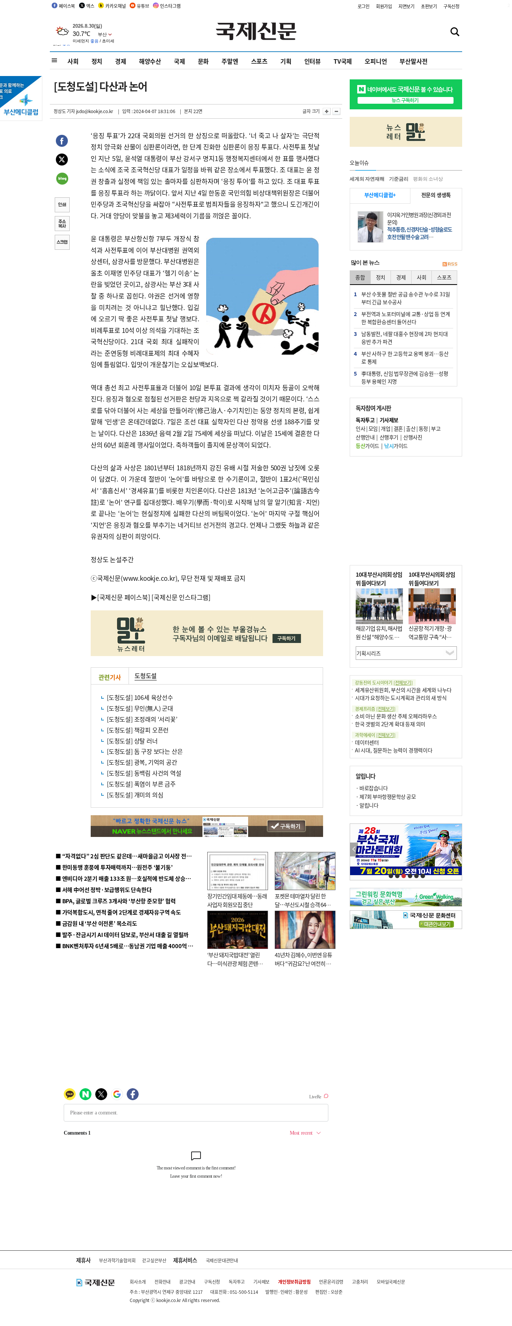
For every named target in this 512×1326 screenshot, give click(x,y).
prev (354, 849)
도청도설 (146, 675)
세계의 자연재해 (367, 179)
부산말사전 (413, 61)
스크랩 (62, 243)
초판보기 (429, 6)
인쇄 (62, 205)
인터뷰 (312, 61)
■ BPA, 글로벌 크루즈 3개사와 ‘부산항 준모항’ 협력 (115, 901)
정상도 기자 (64, 111)
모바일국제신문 (391, 1281)
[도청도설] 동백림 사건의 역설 (144, 772)
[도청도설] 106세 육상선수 (140, 697)
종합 (360, 277)
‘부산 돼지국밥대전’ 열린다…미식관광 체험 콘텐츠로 (235, 963)
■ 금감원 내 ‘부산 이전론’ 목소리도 (96, 923)
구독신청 (451, 6)
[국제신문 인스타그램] (181, 597)
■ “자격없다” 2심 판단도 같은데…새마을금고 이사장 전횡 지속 (129, 856)
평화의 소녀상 (428, 179)
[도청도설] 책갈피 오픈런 (138, 729)
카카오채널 (115, 6)
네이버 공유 (62, 179)
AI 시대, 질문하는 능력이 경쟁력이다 (394, 750)
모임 (373, 428)
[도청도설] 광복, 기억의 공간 (142, 762)
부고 (435, 428)
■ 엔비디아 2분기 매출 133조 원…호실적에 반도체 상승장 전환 (128, 878)
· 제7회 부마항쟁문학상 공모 (386, 796)
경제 (120, 61)
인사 (360, 428)
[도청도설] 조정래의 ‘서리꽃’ (142, 718)
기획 (286, 61)
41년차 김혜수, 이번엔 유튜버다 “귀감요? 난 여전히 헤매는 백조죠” (303, 963)
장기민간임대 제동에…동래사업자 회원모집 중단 (237, 900)
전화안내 (162, 1281)
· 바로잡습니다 (372, 788)
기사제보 (261, 1281)
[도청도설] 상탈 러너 (132, 740)
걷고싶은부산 (154, 1260)
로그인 (364, 6)
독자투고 (237, 1281)
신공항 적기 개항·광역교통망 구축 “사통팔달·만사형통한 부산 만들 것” (432, 641)
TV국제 (343, 61)
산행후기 (389, 437)
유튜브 (143, 6)
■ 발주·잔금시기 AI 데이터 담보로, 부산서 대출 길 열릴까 (122, 934)
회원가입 (384, 6)
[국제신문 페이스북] (123, 597)
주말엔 (230, 61)
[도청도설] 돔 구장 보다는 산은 (145, 751)
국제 (179, 61)
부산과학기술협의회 (117, 1260)
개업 (385, 428)
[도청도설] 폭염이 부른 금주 (141, 783)
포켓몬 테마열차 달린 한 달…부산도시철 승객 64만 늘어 (303, 904)
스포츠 (259, 61)
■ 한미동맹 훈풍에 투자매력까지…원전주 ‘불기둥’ (114, 867)
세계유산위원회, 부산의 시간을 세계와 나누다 (403, 690)
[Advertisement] (406, 511)
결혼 (398, 428)
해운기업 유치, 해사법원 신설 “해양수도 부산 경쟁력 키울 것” (379, 636)
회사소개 (138, 1281)
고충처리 (360, 1281)
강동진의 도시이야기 (384, 682)
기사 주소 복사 (62, 224)
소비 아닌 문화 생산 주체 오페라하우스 (396, 716)
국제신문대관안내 (222, 1260)
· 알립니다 (367, 805)
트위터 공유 (62, 160)
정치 (97, 61)
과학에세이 (375, 735)
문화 (203, 61)
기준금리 (398, 179)
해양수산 (150, 61)
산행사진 (412, 437)
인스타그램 (170, 6)
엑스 (90, 6)
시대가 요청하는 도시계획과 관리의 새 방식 (400, 697)
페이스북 (67, 6)
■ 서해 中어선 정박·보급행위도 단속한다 (103, 889)
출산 (410, 428)
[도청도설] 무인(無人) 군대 (140, 708)
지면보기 (406, 6)
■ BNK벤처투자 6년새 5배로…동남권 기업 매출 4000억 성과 (126, 946)
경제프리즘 (375, 709)
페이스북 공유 (62, 142)
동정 (423, 428)
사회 (73, 61)
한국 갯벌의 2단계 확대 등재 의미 (390, 724)
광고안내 (187, 1281)
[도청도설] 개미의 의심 (135, 794)
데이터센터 (367, 742)
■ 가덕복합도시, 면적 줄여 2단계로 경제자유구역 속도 (118, 912)
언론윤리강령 (331, 1281)
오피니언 (376, 61)
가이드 (367, 445)
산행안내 (365, 437)
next (458, 849)
